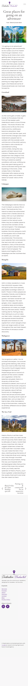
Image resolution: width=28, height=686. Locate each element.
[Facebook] (7, 606)
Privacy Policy (6, 599)
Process (4, 590)
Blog (3, 597)
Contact (4, 596)
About (3, 592)
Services (4, 589)
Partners (4, 594)
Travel (7, 22)
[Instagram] (3, 606)
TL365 (4, 645)
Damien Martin (18, 22)
